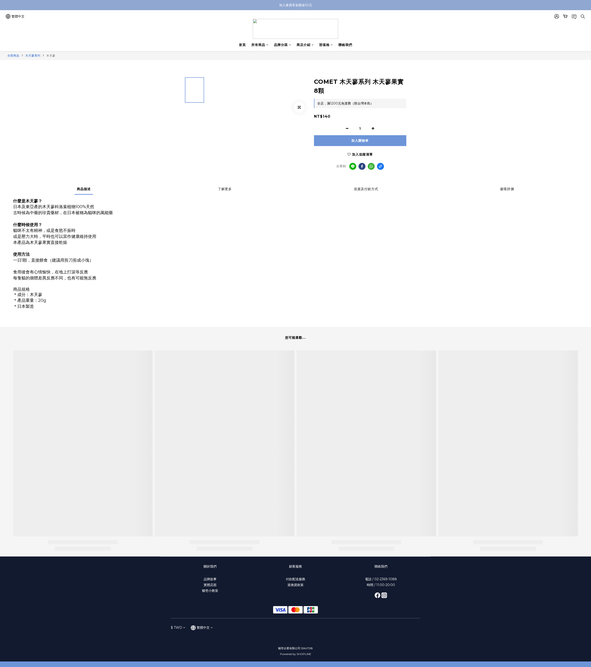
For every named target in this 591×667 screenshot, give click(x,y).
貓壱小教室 (210, 591)
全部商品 (13, 55)
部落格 (324, 45)
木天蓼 (50, 55)
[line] (352, 166)
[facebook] (362, 166)
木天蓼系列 (32, 55)
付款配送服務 (295, 579)
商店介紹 (304, 45)
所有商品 (258, 45)
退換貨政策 (295, 585)
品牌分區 (281, 45)
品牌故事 (210, 579)
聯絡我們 (345, 45)
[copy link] (380, 166)
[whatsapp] (371, 166)
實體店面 (210, 585)
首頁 (242, 45)
